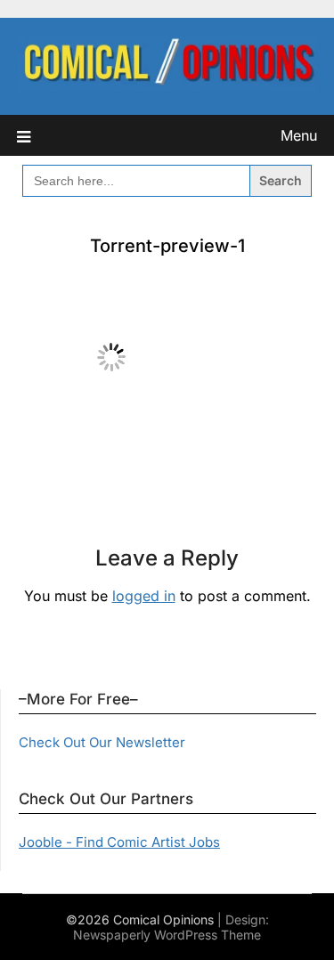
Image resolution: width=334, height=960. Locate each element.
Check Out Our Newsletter (102, 742)
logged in (143, 596)
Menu (299, 135)
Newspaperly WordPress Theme (167, 934)
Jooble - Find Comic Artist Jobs (119, 842)
